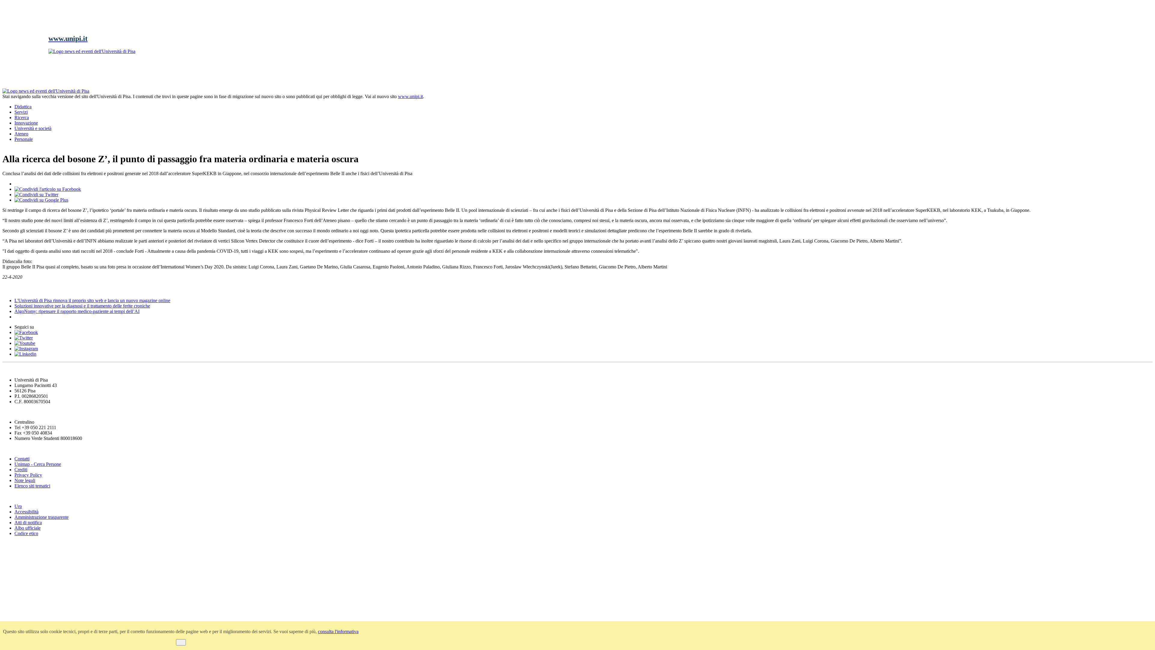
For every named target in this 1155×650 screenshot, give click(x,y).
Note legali (24, 480)
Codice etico (26, 533)
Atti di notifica (28, 522)
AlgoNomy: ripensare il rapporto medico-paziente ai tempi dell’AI (77, 311)
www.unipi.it (410, 96)
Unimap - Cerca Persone (37, 464)
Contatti (21, 458)
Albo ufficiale (27, 528)
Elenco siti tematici (32, 485)
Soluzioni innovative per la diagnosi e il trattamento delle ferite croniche (82, 305)
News (8, 289)
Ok (180, 642)
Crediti (20, 469)
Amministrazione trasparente (41, 517)
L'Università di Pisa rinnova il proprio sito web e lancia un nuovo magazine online (92, 300)
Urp (18, 506)
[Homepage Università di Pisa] (1125, 109)
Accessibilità (26, 511)
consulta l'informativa (338, 631)
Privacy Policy (28, 475)
